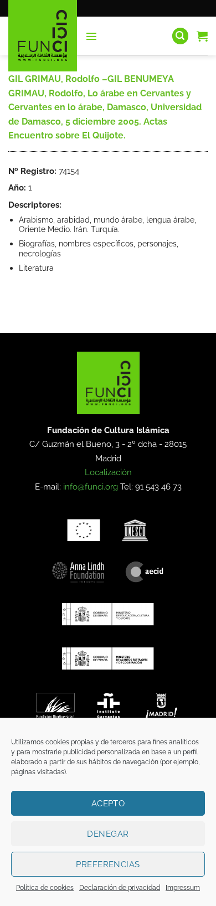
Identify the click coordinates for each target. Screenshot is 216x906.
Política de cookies (45, 888)
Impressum (183, 888)
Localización (108, 472)
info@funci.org (90, 487)
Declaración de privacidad (119, 888)
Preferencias (108, 864)
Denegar (107, 834)
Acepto (108, 804)
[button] (91, 36)
